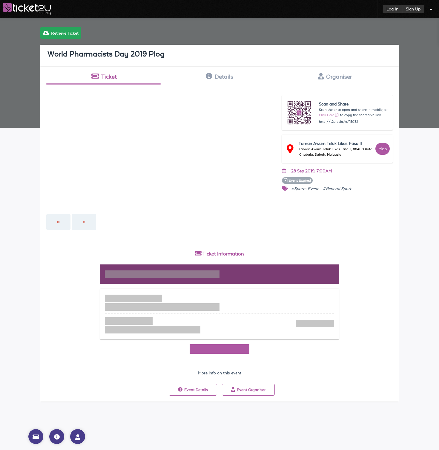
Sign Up (413, 9)
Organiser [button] (339, 76)
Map (382, 148)
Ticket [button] (109, 76)
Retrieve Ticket (65, 33)
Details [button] (224, 76)
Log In (392, 9)
